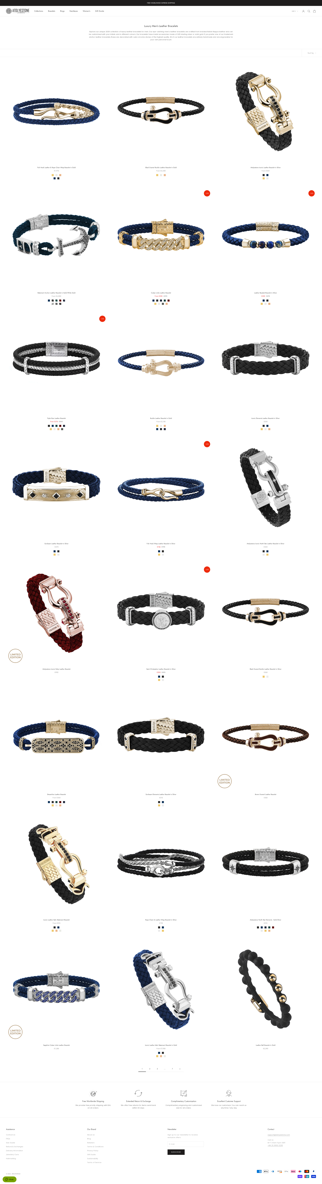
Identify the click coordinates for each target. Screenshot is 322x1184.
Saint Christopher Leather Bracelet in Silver (161, 669)
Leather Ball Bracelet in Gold (265, 1045)
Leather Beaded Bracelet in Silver (265, 293)
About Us (91, 1135)
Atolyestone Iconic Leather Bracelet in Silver (266, 167)
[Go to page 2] (180, 1069)
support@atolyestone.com (279, 1135)
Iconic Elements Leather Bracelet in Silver (265, 418)
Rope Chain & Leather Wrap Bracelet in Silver (161, 920)
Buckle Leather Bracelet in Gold (161, 418)
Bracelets (51, 11)
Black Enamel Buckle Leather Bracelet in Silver (265, 669)
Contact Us (10, 1135)
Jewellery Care (12, 1154)
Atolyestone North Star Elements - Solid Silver (265, 920)
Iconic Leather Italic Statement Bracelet (56, 920)
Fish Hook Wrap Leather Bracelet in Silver (161, 543)
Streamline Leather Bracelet (56, 794)
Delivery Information (14, 1150)
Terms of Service (94, 1162)
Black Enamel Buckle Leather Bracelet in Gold (161, 167)
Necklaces (74, 11)
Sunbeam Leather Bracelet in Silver (56, 543)
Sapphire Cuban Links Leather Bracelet (56, 1045)
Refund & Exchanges (14, 1146)
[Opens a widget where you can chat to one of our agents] (9, 1179)
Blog (89, 1138)
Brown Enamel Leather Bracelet (265, 794)
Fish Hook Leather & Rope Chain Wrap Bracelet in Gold (56, 167)
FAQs (8, 1138)
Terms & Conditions (95, 1146)
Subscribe (176, 1152)
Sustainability (92, 1158)
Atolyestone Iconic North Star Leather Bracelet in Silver (265, 543)
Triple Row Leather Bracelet (56, 418)
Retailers (90, 1143)
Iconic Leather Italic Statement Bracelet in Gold (161, 1045)
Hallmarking (11, 1158)
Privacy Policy (92, 1150)
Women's (86, 11)
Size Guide (10, 1143)
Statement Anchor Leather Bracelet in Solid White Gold (56, 293)
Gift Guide (99, 11)
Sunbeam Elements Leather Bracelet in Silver (161, 794)
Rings (62, 11)
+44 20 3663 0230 (275, 1145)
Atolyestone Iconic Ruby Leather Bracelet (56, 669)
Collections (38, 11)
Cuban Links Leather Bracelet (161, 293)
